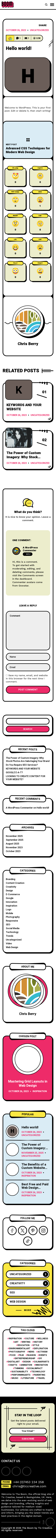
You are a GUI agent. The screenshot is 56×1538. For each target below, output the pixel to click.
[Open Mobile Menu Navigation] (52, 4)
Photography (13, 917)
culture (29, 1338)
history (38, 1342)
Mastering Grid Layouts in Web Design (27, 1083)
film (21, 1355)
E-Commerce (13, 894)
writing (26, 1342)
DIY (40, 1358)
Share (43, 25)
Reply (28, 554)
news (31, 1352)
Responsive (12, 921)
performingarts (21, 1375)
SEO (8, 924)
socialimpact (35, 1368)
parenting (39, 1375)
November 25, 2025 (32, 1153)
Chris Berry (28, 344)
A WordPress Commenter (30, 549)
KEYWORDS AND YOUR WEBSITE (24, 407)
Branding (10, 879)
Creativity (11, 887)
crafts (13, 1365)
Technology (12, 932)
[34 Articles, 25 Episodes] (10, 38)
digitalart (14, 1361)
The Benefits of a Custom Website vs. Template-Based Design (33, 1169)
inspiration (15, 1338)
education (23, 1345)
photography (17, 1352)
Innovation (11, 902)
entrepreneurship (25, 1358)
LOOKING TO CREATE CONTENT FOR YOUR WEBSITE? (25, 778)
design (26, 1361)
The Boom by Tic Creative (37, 1528)
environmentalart (19, 1348)
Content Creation (15, 883)
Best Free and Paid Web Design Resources (34, 1188)
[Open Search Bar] (46, 4)
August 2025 (12, 844)
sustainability (20, 1371)
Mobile (9, 913)
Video (9, 943)
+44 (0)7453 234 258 (28, 1482)
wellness (43, 1338)
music (15, 1378)
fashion (31, 1355)
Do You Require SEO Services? (22, 765)
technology (38, 1371)
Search (27, 729)
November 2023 (14, 847)
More (27, 1310)
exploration (41, 1348)
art (16, 1342)
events (43, 1355)
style (36, 1345)
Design (9, 890)
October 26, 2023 (16, 30)
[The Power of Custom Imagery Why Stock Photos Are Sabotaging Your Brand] (19, 437)
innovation (41, 1365)
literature (28, 1378)
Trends (9, 936)
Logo (8, 909)
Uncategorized (39, 30)
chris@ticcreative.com (29, 1486)
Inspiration (11, 906)
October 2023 (13, 851)
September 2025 (14, 840)
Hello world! (43, 808)
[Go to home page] (7, 4)
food (13, 1355)
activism (42, 1352)
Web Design (12, 947)
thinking (19, 1368)
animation (26, 1365)
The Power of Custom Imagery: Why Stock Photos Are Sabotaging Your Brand (25, 459)
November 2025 (14, 836)
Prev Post (13, 132)
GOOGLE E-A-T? (14, 772)
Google (9, 898)
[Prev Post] (28, 130)
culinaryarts (41, 1361)
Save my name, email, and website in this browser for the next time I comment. (27, 678)
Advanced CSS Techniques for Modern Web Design (28, 150)
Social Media (12, 928)
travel (41, 1378)
